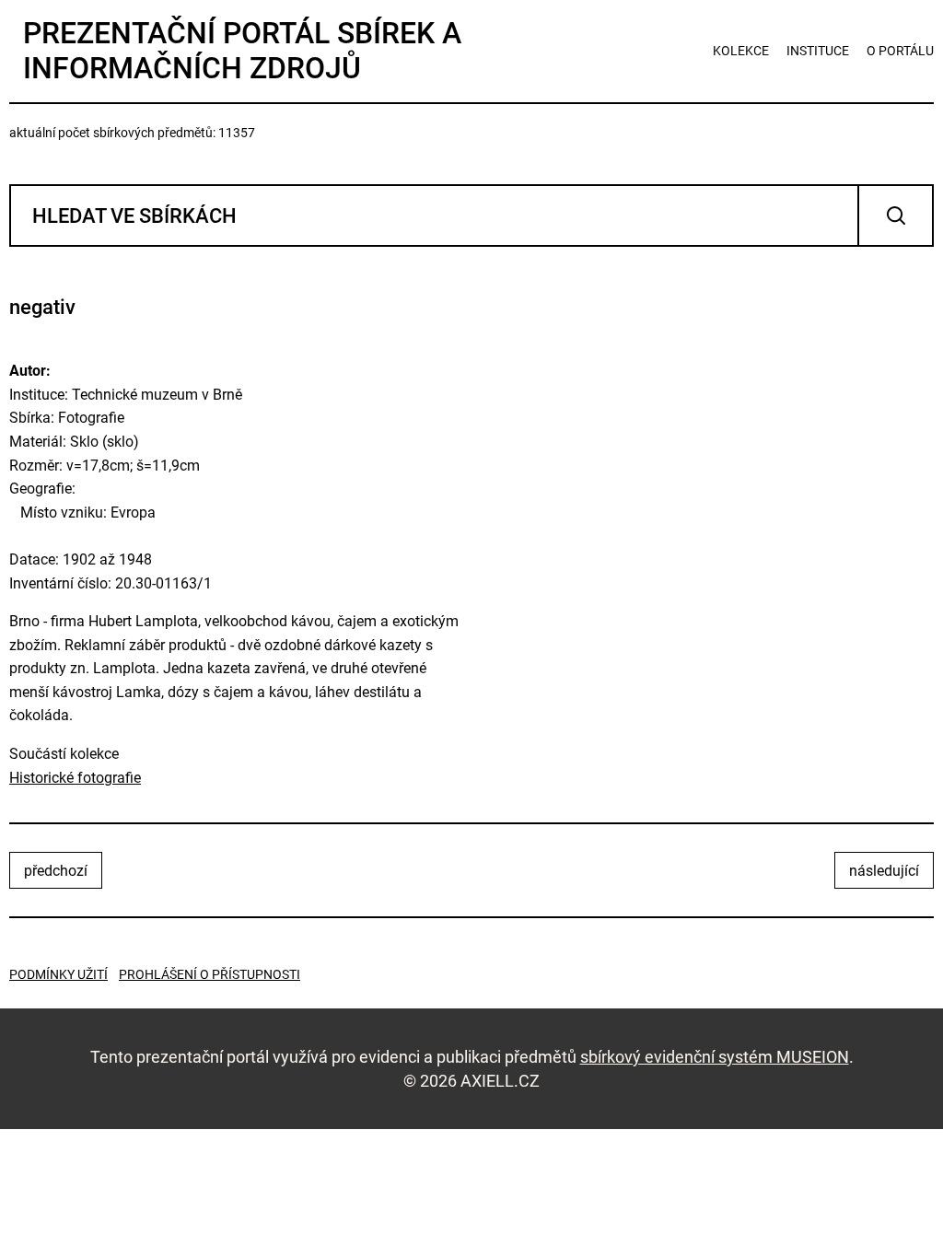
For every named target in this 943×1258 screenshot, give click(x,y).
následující (884, 870)
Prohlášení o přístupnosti (209, 974)
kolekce (741, 50)
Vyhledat (895, 215)
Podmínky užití (58, 974)
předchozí (55, 870)
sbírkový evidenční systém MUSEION (714, 1056)
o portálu (900, 50)
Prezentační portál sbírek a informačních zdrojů (242, 51)
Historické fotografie (75, 777)
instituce (817, 50)
